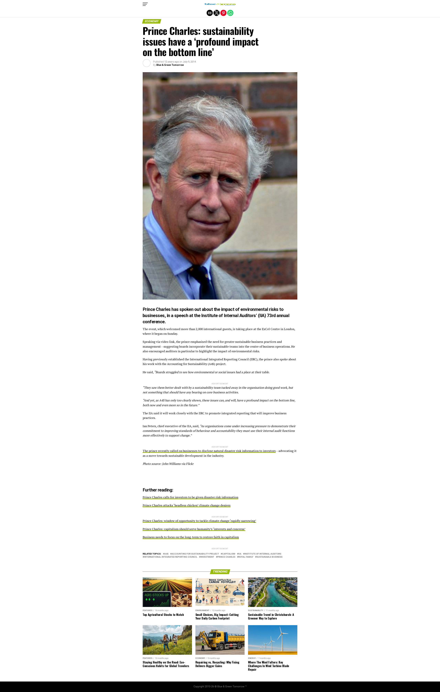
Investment (207, 557)
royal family (245, 557)
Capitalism (228, 554)
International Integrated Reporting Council (170, 557)
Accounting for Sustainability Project (195, 554)
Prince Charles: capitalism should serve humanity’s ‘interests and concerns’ (194, 529)
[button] (145, 4)
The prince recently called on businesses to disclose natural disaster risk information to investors (209, 451)
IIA (239, 554)
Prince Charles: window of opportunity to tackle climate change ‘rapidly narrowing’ (199, 521)
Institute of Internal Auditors (262, 554)
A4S (166, 554)
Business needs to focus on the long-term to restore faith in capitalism (191, 537)
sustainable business (269, 557)
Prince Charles (226, 557)
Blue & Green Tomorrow (170, 65)
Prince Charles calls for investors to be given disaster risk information (190, 497)
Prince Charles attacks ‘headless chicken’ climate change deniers (186, 505)
